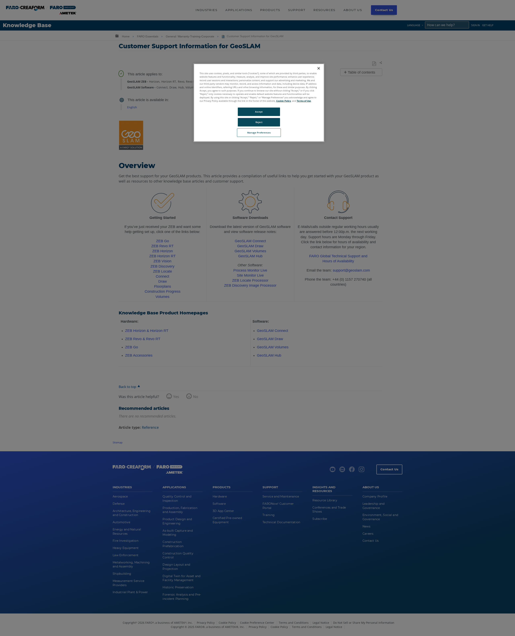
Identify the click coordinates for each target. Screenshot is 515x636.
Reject (258, 122)
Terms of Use (304, 100)
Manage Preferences (259, 132)
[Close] (318, 68)
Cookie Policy (283, 100)
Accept (259, 111)
